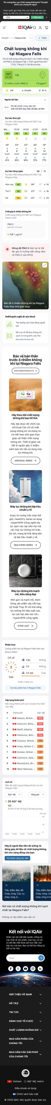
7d (44, 171)
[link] (34, 28)
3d (38, 171)
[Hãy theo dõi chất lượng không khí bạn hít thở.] (25, 394)
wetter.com (28, 682)
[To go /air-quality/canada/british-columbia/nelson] (26, 718)
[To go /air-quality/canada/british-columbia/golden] (26, 752)
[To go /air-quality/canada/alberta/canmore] (26, 758)
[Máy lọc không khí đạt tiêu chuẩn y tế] (25, 486)
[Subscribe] (41, 958)
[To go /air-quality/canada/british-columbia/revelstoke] (26, 763)
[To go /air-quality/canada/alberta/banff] (26, 729)
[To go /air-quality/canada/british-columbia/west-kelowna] (26, 769)
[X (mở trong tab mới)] (18, 968)
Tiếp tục (37, 17)
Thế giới (4, 38)
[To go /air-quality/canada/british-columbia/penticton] (26, 735)
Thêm (44, 38)
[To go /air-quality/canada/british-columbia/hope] (26, 746)
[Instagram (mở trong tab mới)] (32, 968)
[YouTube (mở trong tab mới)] (25, 968)
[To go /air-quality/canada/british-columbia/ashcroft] (26, 724)
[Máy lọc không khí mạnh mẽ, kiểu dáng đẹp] (25, 570)
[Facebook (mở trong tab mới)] (10, 968)
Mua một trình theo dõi (24, 339)
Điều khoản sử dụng (25, 1088)
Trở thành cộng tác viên (17, 858)
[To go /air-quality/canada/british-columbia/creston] (26, 741)
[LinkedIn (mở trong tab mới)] (40, 968)
